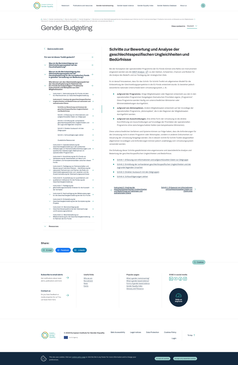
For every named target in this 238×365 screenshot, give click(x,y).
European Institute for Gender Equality (43, 5)
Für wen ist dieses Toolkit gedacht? (59, 57)
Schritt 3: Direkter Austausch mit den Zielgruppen (71, 129)
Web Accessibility (118, 332)
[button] (47, 250)
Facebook (180, 279)
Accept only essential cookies (185, 358)
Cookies (200, 262)
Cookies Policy (170, 332)
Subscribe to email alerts (52, 275)
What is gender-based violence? (137, 281)
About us (183, 5)
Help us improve (178, 300)
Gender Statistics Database (166, 5)
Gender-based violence (125, 5)
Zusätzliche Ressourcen (66, 140)
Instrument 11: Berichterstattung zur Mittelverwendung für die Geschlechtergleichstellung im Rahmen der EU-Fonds (71, 217)
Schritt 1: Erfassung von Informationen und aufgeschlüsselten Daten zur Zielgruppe (73, 116)
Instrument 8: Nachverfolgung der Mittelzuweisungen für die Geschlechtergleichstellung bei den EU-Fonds (71, 194)
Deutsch (190, 26)
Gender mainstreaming (104, 5)
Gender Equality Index (145, 5)
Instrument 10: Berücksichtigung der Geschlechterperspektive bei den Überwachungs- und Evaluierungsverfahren (70, 209)
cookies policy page (78, 357)
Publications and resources (83, 5)
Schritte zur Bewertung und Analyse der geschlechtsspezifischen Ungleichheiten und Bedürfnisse (73, 109)
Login (174, 338)
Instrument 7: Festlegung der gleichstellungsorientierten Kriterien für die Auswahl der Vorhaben (71, 188)
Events (86, 286)
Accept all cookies (162, 358)
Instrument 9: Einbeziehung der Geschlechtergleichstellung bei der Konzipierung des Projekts (71, 201)
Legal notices (135, 332)
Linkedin (171, 279)
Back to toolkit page (55, 49)
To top (190, 335)
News (86, 283)
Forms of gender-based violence (138, 283)
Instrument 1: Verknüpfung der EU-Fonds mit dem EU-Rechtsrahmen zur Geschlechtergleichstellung (71, 94)
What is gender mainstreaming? (137, 278)
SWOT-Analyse (138, 72)
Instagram (185, 279)
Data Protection (152, 332)
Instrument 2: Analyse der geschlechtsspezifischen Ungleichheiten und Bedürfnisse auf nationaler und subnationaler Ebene (76, 21)
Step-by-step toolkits (71, 19)
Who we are (88, 278)
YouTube (176, 279)
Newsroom (65, 5)
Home (45, 19)
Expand (45, 65)
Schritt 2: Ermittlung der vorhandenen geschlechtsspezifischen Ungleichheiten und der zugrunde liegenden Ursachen (73, 123)
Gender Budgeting (84, 19)
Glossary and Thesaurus (135, 289)
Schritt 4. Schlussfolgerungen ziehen (71, 135)
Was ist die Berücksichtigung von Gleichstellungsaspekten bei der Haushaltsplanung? (63, 65)
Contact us (45, 291)
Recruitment (88, 281)
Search (203, 5)
